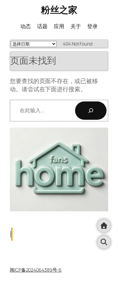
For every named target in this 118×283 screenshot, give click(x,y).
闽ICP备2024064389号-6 (36, 270)
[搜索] (91, 110)
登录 (92, 26)
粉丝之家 (59, 9)
